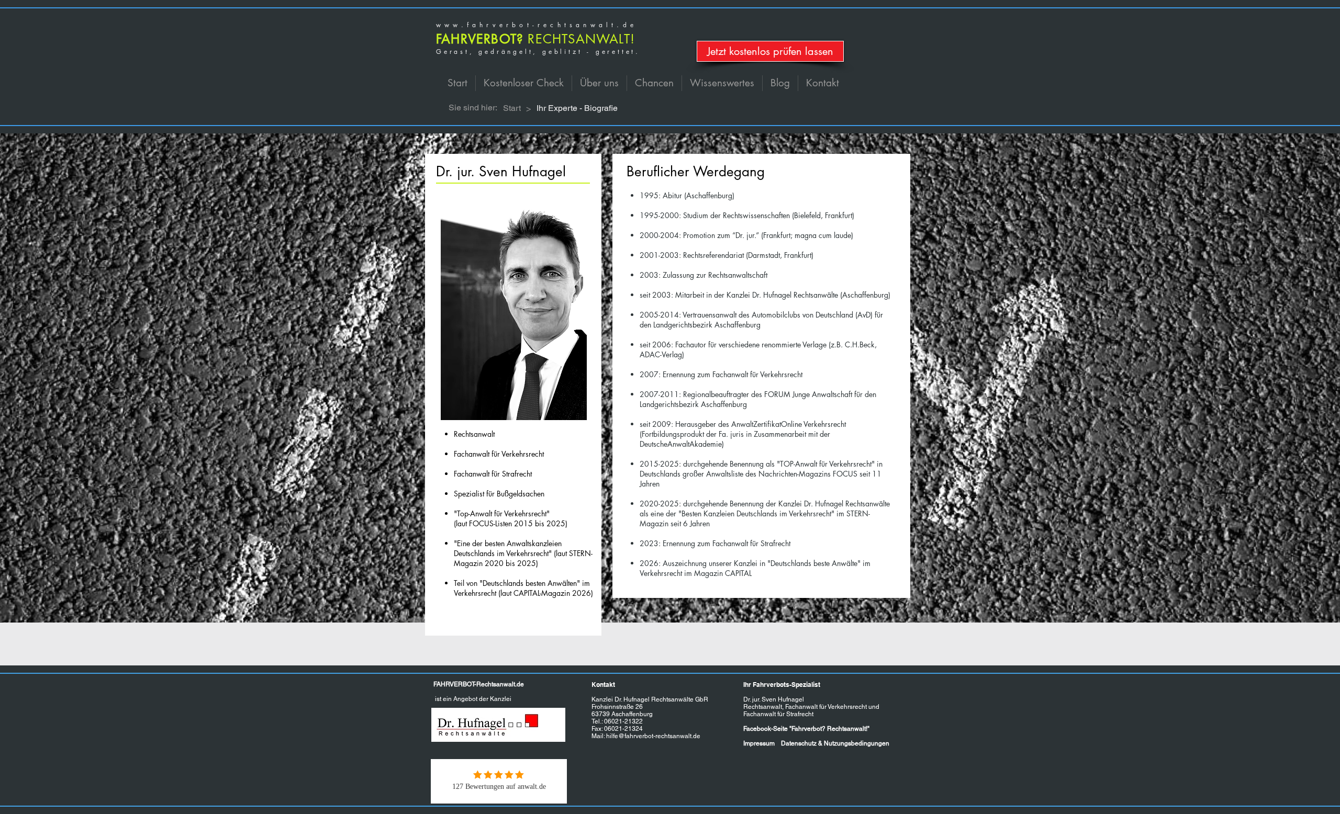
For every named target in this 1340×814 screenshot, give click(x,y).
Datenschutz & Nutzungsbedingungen (835, 743)
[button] (599, 83)
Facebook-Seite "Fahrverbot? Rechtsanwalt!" (806, 728)
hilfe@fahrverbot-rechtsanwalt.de (653, 736)
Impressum (759, 743)
